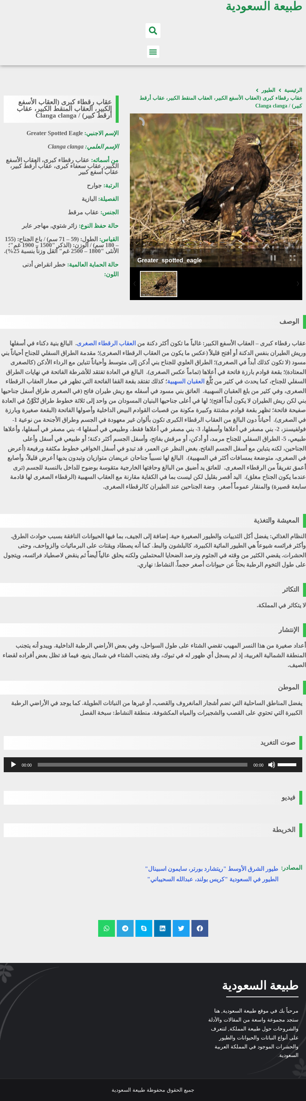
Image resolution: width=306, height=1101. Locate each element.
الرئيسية (293, 90)
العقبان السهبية (185, 381)
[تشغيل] (13, 764)
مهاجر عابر (35, 225)
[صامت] (271, 764)
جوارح (94, 185)
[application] (153, 764)
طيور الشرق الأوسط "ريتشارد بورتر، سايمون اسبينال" (211, 868)
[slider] (288, 764)
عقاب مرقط (83, 212)
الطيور (268, 90)
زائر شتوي (64, 225)
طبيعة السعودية (260, 985)
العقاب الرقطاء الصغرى (106, 343)
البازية (89, 199)
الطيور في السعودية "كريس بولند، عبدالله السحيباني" (212, 879)
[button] (153, 30)
